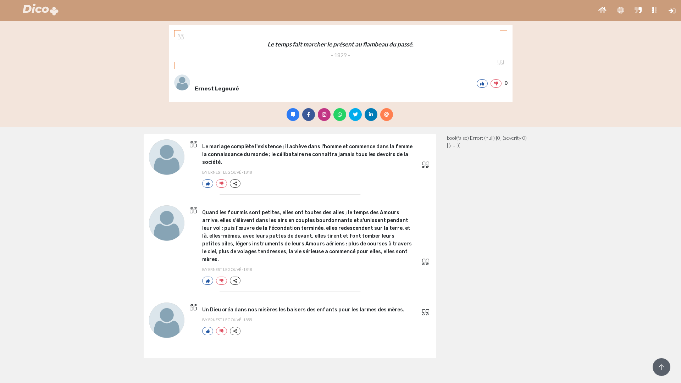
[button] (602, 10)
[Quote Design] (293, 114)
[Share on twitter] (355, 114)
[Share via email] (386, 114)
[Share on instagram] (324, 114)
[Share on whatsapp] (339, 114)
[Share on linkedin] (371, 114)
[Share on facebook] (308, 114)
